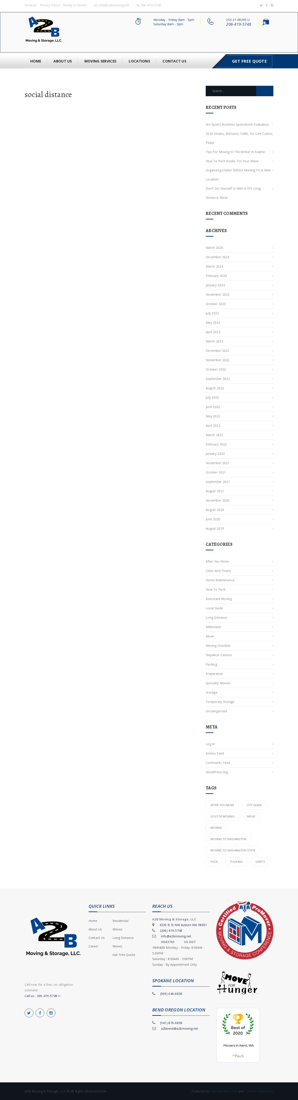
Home (35, 61)
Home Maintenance (220, 580)
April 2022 (213, 425)
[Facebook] (266, 5)
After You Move (217, 561)
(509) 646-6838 (171, 994)
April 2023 (213, 332)
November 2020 (217, 500)
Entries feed (215, 753)
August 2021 (215, 491)
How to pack (215, 589)
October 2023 (216, 304)
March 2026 (214, 248)
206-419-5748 (151, 5)
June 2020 (213, 519)
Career (93, 946)
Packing (211, 664)
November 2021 (217, 463)
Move (210, 636)
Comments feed (218, 763)
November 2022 (217, 360)
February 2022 (216, 444)
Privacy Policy (50, 5)
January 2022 (215, 453)
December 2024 (217, 257)
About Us (62, 61)
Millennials (213, 627)
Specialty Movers (218, 683)
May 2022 (213, 416)
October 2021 (216, 472)
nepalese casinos (219, 655)
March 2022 (214, 435)
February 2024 (216, 276)
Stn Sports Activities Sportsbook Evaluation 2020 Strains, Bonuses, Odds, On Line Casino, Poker (239, 133)
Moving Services (100, 61)
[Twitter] (261, 5)
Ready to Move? (75, 5)
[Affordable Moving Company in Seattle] (44, 32)
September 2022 (218, 379)
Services (31, 5)
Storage (211, 692)
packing (236, 862)
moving (216, 828)
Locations (139, 61)
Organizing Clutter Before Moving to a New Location (238, 174)
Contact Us (174, 61)
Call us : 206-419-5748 (41, 996)
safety (260, 862)
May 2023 (213, 322)
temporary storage (220, 702)
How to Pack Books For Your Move (232, 161)
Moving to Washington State (233, 850)
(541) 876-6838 (171, 1023)
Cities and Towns (218, 571)
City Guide (254, 805)
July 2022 (212, 397)
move (251, 816)
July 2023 (212, 313)
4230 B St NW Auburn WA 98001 (183, 925)
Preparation (214, 674)
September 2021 (218, 482)
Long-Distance (216, 617)
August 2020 (215, 510)
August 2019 (215, 528)
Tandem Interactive (259, 1091)
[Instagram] (272, 5)
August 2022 (215, 388)
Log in (210, 744)
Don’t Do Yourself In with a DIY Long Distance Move (233, 193)
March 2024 (214, 266)
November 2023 (217, 294)
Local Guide (214, 608)
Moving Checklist (218, 645)
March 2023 (214, 341)
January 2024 (215, 285)
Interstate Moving (219, 599)
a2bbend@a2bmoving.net (179, 1028)
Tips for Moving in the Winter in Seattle (235, 152)
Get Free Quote (249, 61)
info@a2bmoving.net (114, 5)
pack (214, 862)
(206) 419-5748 (171, 930)
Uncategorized (216, 711)
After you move (222, 805)
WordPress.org (217, 772)
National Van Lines (224, 1091)
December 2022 (217, 351)
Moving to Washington (229, 839)
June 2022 (213, 407)
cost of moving (223, 816)
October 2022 (216, 369)
